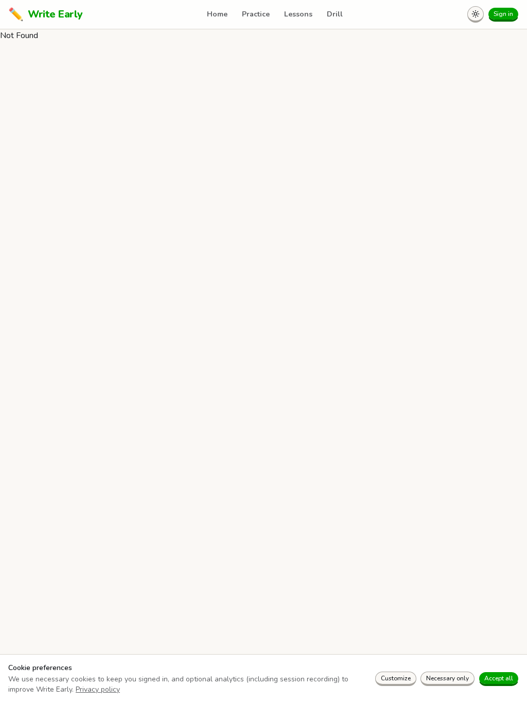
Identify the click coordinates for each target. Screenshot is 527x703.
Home (217, 14)
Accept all (498, 678)
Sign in (503, 14)
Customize (396, 678)
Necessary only (447, 678)
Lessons (298, 14)
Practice (256, 14)
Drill (335, 14)
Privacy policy (98, 689)
